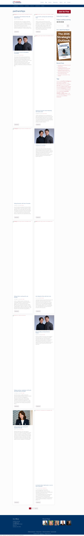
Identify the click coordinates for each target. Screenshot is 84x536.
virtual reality (61, 95)
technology (68, 93)
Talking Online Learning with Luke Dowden (21, 297)
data (69, 84)
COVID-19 (61, 84)
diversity (62, 85)
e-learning (64, 85)
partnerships (58, 89)
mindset (67, 88)
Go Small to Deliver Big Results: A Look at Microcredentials (44, 486)
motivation (69, 88)
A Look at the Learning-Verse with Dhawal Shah (44, 17)
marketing (68, 87)
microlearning (63, 88)
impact (62, 86)
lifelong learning (63, 87)
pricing (66, 89)
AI (61, 81)
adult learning (59, 81)
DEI (70, 84)
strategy (65, 93)
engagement (67, 85)
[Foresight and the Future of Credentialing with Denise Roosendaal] (51, 523)
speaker (67, 91)
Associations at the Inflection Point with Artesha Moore (22, 17)
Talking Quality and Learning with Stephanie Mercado (21, 427)
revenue (58, 91)
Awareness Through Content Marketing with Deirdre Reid (44, 111)
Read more (17, 32)
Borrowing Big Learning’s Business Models (43, 332)
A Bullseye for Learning (40, 145)
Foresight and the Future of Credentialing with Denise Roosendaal (64, 68)
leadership (69, 86)
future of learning (59, 86)
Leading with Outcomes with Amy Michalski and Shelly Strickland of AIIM (64, 70)
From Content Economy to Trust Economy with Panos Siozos (63, 73)
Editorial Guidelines (46, 531)
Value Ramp (63, 94)
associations (59, 83)
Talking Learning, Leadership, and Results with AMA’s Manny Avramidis (22, 391)
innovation (66, 86)
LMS (66, 87)
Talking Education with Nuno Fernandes (22, 203)
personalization (62, 89)
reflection (69, 89)
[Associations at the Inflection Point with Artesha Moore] (45, 523)
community (58, 84)
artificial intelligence (66, 81)
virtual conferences (68, 94)
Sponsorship (53, 531)
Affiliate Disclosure (31, 531)
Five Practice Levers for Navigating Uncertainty (21, 53)
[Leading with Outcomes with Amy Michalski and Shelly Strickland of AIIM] (56, 523)
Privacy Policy (38, 531)
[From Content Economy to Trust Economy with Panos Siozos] (62, 523)
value (59, 94)
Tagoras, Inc (16, 522)
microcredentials (59, 88)
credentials (64, 84)
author (64, 83)
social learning (62, 91)
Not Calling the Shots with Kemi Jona (43, 296)
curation (67, 84)
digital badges (59, 85)
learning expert (59, 87)
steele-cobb (60, 93)
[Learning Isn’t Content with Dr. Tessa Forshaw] (68, 523)
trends (57, 94)
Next (35, 508)
